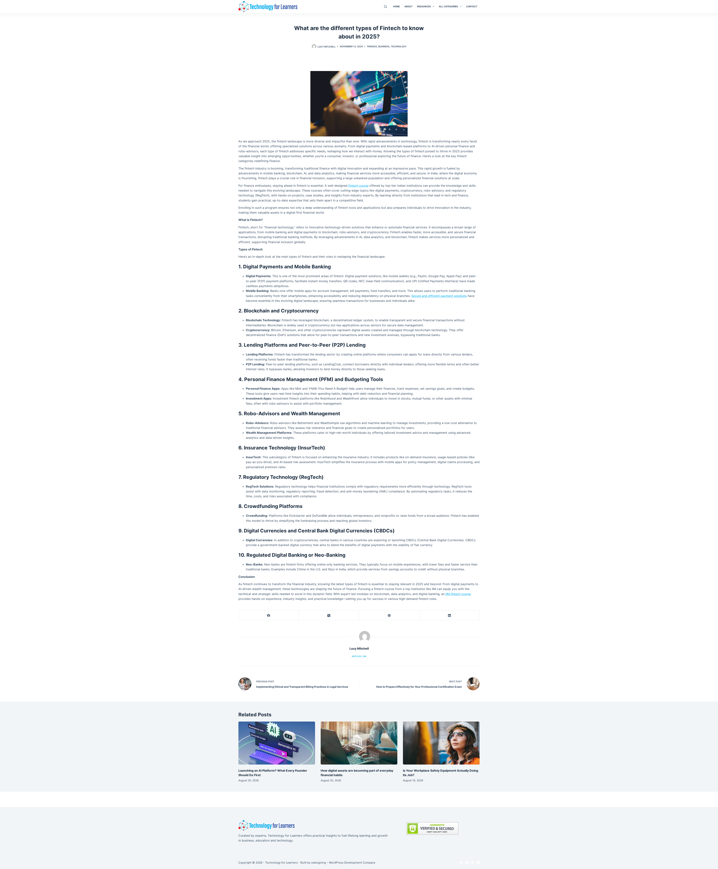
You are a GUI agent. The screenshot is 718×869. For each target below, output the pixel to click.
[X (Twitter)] (329, 615)
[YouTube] (478, 862)
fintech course (358, 185)
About (408, 6)
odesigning (318, 862)
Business (383, 46)
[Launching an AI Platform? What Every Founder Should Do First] (276, 743)
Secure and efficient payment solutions (439, 296)
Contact (471, 6)
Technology (398, 46)
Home (396, 6)
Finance (372, 46)
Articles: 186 (359, 656)
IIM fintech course (458, 594)
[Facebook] (269, 615)
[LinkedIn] (449, 615)
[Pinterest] (389, 615)
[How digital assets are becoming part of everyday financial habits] (359, 743)
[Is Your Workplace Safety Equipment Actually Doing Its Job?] (441, 743)
